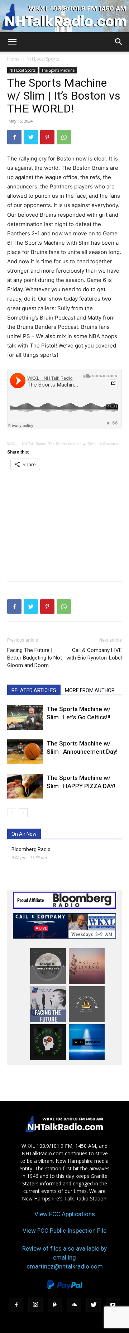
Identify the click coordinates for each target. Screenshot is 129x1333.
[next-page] (23, 812)
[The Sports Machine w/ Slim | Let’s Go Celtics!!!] (25, 717)
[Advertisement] (64, 523)
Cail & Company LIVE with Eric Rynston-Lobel (94, 654)
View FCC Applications (64, 1214)
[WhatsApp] (64, 137)
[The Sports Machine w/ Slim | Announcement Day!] (25, 751)
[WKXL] (64, 16)
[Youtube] (113, 1305)
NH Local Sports (43, 59)
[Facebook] (14, 137)
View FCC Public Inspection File (64, 1230)
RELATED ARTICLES (33, 690)
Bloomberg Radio (31, 849)
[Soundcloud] (74, 1305)
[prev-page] (11, 812)
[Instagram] (35, 1305)
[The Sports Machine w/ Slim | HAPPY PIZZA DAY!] (25, 786)
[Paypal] (55, 1305)
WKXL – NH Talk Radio (26, 444)
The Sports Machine (58, 70)
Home (13, 59)
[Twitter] (31, 137)
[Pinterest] (47, 137)
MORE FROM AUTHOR (90, 690)
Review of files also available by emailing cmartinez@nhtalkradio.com (64, 1257)
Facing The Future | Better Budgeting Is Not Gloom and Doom (34, 657)
